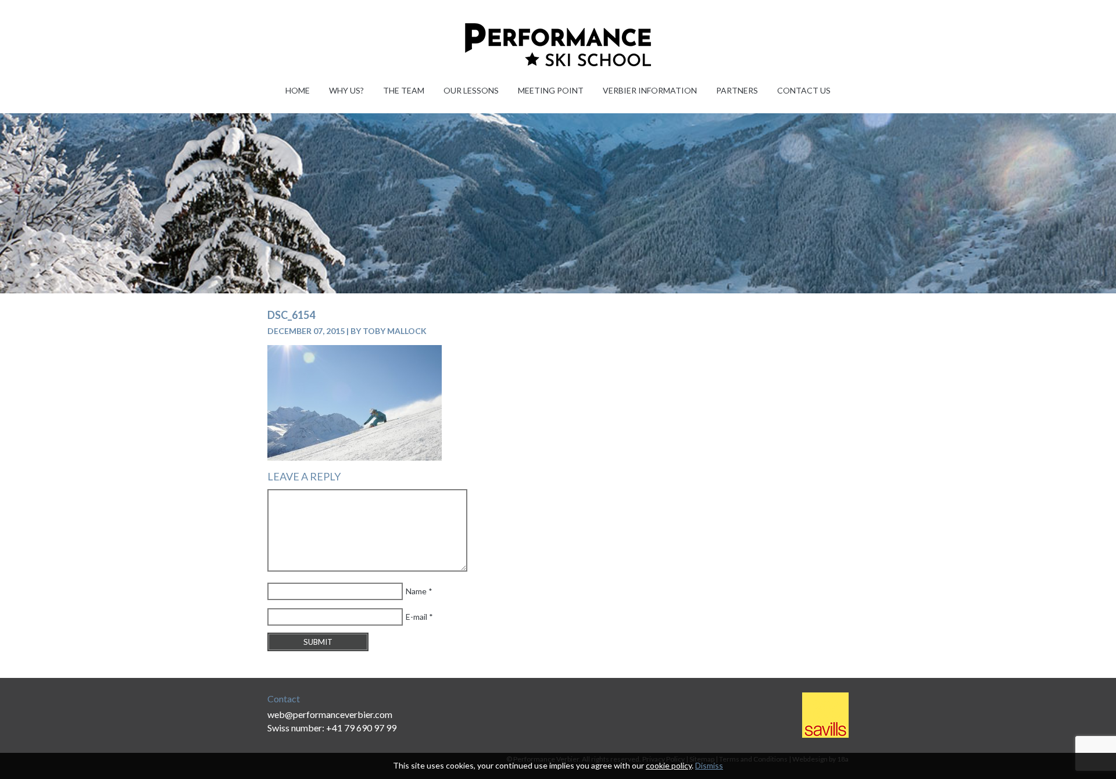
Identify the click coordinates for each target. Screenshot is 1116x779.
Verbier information (650, 90)
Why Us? (346, 90)
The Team (403, 90)
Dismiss (709, 765)
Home (297, 90)
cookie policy (669, 765)
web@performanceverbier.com (329, 714)
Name (416, 591)
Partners (737, 90)
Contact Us (804, 90)
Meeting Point (551, 90)
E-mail (416, 617)
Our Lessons (471, 90)
